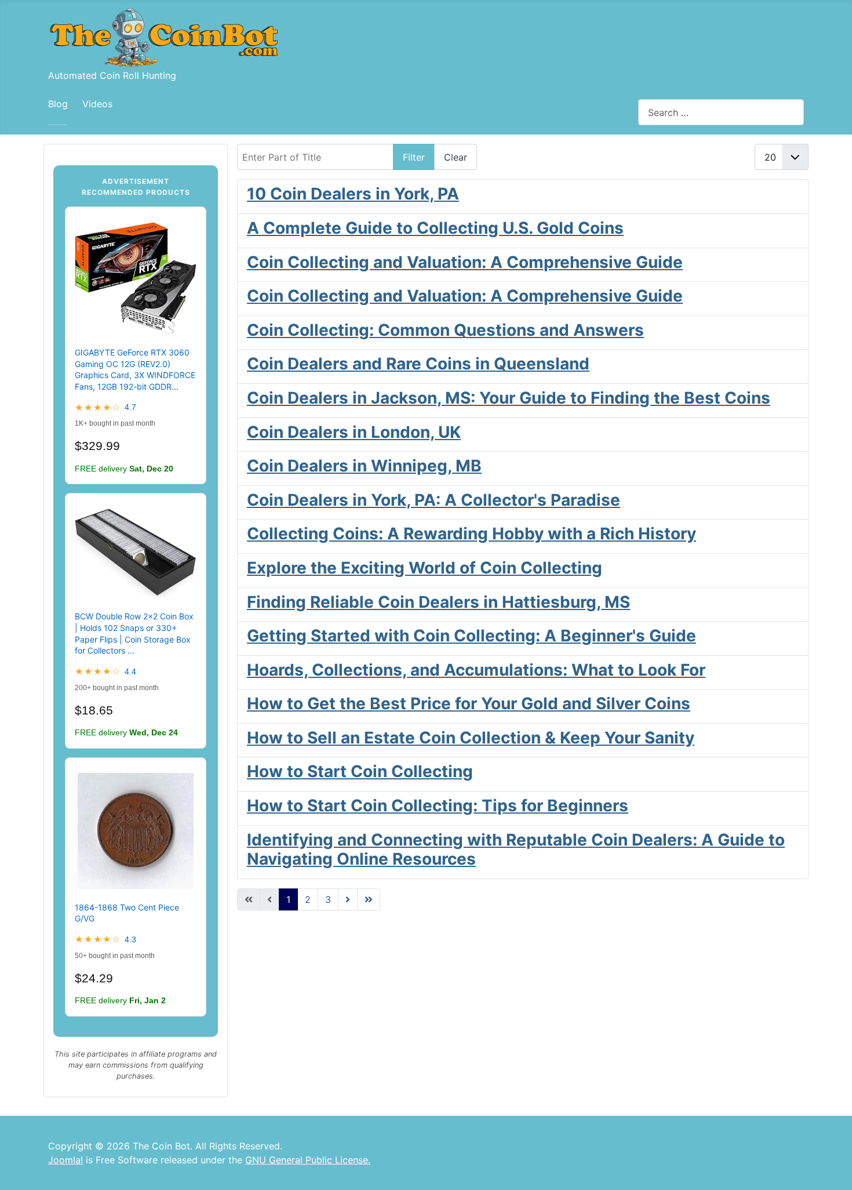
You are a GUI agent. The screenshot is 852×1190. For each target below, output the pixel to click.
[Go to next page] (348, 899)
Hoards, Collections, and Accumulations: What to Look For (476, 670)
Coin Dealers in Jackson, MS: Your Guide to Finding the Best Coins (508, 398)
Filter (414, 157)
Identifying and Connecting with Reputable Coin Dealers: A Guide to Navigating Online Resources (516, 849)
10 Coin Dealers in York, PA (353, 194)
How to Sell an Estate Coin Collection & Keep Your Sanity (470, 738)
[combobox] (721, 112)
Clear (455, 157)
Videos (97, 104)
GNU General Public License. (307, 1160)
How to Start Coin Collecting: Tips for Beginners (437, 805)
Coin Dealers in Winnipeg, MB (364, 466)
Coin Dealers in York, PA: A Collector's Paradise (433, 500)
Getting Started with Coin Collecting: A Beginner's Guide (471, 635)
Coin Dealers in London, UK (354, 432)
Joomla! (65, 1160)
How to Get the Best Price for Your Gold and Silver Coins (468, 703)
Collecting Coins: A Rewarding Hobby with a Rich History (471, 533)
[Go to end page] (368, 899)
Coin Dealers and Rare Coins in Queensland (418, 363)
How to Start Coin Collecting (360, 771)
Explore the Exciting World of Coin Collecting (424, 568)
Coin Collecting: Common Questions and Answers (445, 330)
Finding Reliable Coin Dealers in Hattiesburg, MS (438, 602)
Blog (58, 104)
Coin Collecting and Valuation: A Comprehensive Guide (465, 262)
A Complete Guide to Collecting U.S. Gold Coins (435, 228)
